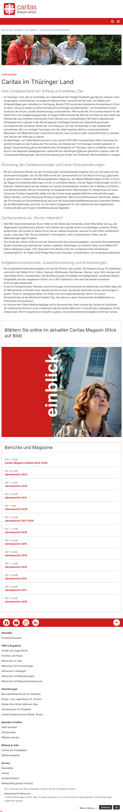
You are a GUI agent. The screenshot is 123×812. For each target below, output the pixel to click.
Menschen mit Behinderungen (18, 676)
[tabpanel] (62, 50)
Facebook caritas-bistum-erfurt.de (6, 622)
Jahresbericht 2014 (16, 555)
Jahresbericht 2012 (16, 578)
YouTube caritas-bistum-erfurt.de (16, 622)
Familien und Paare (12, 655)
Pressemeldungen (11, 637)
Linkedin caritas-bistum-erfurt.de (35, 622)
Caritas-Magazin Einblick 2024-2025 (26, 462)
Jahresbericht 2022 (16, 485)
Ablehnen (105, 807)
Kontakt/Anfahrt (10, 778)
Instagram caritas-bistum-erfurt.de (25, 622)
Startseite (18, 30)
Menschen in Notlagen (14, 670)
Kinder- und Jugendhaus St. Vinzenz (22, 699)
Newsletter (8, 768)
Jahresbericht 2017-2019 (19, 520)
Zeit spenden (9, 732)
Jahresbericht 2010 (16, 601)
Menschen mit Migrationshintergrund (22, 681)
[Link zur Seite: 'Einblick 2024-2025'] (62, 392)
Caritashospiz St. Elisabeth (16, 709)
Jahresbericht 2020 (16, 509)
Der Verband (31, 30)
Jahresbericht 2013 (16, 566)
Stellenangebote (11, 755)
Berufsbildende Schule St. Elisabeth (21, 693)
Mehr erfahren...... (89, 808)
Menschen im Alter (12, 660)
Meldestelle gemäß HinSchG (17, 783)
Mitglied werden (11, 737)
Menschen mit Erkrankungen (17, 665)
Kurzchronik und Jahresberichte (55, 30)
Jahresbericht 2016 (16, 532)
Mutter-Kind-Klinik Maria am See (20, 704)
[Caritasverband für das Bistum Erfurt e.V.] (61, 9)
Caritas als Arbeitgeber (14, 750)
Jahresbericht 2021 (16, 497)
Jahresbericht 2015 (16, 543)
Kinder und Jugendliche (15, 650)
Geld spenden (9, 727)
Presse (5, 773)
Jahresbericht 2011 (15, 590)
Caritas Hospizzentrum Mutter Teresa (22, 714)
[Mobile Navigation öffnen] (118, 21)
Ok (116, 807)
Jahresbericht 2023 (16, 474)
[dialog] (62, 799)
